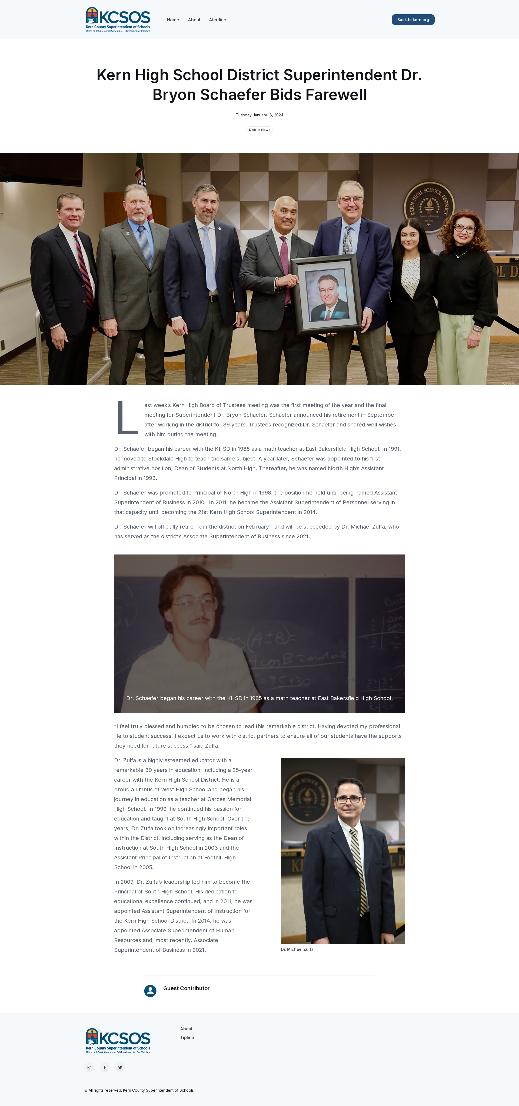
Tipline (187, 1037)
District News (259, 130)
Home (173, 19)
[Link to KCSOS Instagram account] (89, 1067)
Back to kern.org (413, 19)
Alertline (217, 19)
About (194, 19)
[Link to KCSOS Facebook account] (104, 1067)
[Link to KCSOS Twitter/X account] (120, 1067)
